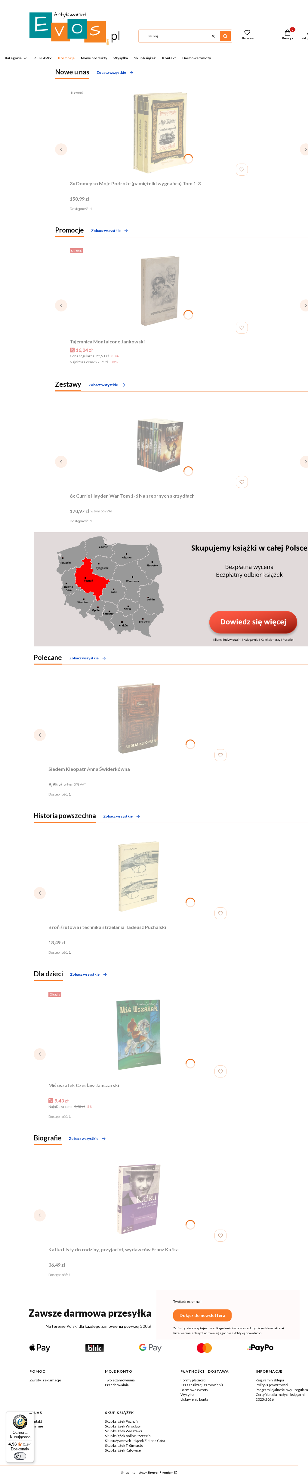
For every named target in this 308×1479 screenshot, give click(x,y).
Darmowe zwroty (194, 1389)
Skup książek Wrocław (122, 1426)
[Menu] (30, 1414)
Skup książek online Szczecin (128, 1436)
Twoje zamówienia (120, 1380)
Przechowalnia (117, 1385)
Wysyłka (187, 1394)
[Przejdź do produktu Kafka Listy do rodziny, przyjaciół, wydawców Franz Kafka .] (138, 1199)
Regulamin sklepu (270, 1380)
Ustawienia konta (194, 1399)
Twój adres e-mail (187, 1301)
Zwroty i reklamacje (45, 1380)
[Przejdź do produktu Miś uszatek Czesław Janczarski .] (138, 1035)
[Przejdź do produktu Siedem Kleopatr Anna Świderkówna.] (138, 718)
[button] (225, 36)
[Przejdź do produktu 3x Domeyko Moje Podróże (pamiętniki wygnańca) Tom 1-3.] (160, 133)
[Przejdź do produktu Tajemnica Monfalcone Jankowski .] (160, 291)
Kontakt (35, 1421)
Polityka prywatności (272, 1385)
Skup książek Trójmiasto (124, 1445)
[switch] (20, 1456)
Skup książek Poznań (121, 1421)
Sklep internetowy (147, 1472)
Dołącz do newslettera (202, 1315)
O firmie (36, 1426)
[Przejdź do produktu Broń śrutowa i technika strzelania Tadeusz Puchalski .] (138, 876)
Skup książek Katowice (123, 1450)
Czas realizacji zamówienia (201, 1385)
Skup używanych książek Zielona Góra (135, 1440)
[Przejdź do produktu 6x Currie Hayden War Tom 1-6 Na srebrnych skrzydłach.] (160, 445)
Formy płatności (193, 1380)
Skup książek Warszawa (123, 1431)
